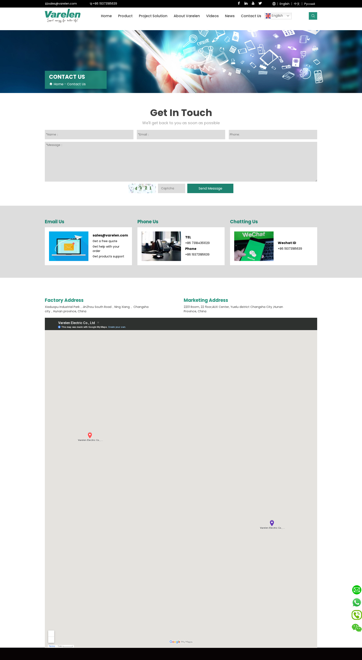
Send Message (210, 188)
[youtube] (253, 3)
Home (106, 15)
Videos (212, 15)
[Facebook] (239, 3)
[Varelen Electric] (62, 16)
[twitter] (260, 3)
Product (125, 15)
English (285, 3)
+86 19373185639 (105, 4)
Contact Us (251, 15)
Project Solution (153, 15)
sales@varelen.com (62, 4)
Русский (309, 3)
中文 (297, 3)
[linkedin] (246, 3)
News (230, 15)
